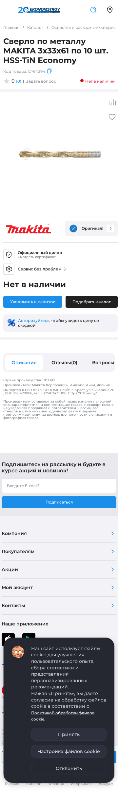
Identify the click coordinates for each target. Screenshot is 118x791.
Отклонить (69, 768)
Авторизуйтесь (33, 320)
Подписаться (59, 502)
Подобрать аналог (91, 301)
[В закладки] (112, 119)
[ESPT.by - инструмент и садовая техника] (39, 10)
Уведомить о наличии (32, 301)
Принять (69, 734)
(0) (18, 81)
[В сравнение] (112, 102)
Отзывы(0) (64, 363)
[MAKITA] (28, 228)
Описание (24, 363)
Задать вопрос (41, 81)
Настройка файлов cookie (68, 751)
